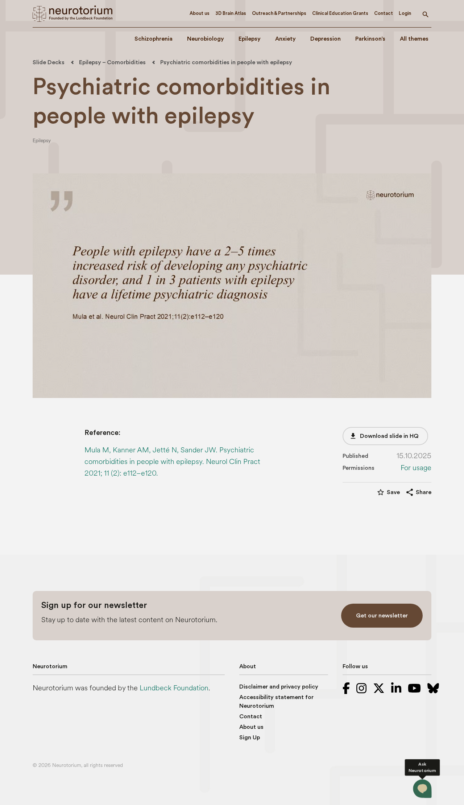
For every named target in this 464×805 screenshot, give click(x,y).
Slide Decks (49, 62)
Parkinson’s (370, 39)
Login (405, 13)
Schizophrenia (153, 39)
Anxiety (285, 39)
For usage (416, 468)
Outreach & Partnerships (279, 13)
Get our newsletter (382, 616)
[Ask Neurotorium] (422, 789)
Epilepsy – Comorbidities (112, 62)
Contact (383, 13)
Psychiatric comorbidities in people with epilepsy (226, 62)
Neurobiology (205, 39)
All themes (414, 39)
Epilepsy (250, 39)
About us (200, 13)
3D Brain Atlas (230, 13)
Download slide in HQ (384, 436)
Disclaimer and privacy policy (278, 687)
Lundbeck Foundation (174, 688)
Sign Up (249, 737)
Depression (325, 39)
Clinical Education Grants (340, 13)
